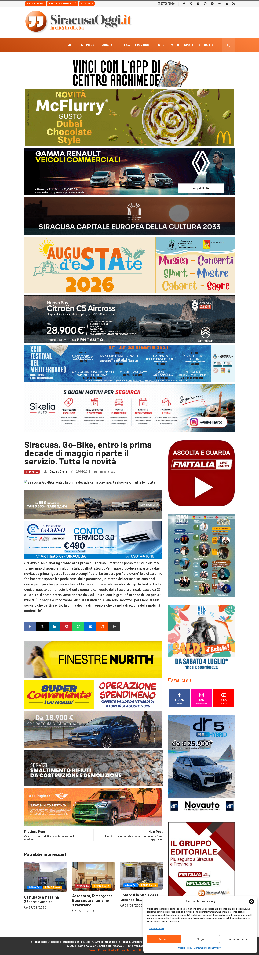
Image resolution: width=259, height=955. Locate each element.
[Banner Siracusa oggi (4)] (129, 319)
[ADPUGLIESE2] (93, 806)
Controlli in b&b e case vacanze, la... (91, 897)
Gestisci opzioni (236, 939)
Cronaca (106, 45)
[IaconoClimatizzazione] (93, 539)
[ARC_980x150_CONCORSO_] (129, 73)
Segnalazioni (35, 3)
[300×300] (201, 637)
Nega (200, 939)
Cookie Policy (185, 948)
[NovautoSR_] (201, 765)
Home (67, 45)
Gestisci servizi (156, 928)
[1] (201, 872)
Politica (124, 45)
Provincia (142, 45)
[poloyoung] (93, 729)
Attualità (206, 45)
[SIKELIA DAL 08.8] (129, 408)
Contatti (87, 3)
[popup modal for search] (228, 45)
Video (175, 45)
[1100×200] (129, 216)
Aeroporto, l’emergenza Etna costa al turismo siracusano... (44, 900)
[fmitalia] (129, 363)
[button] (251, 901)
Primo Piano (85, 45)
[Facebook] (184, 3)
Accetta (164, 939)
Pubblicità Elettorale (197, 59)
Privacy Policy (97, 950)
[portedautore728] (93, 659)
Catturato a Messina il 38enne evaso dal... (139, 899)
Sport (188, 45)
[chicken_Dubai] (129, 117)
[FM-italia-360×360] (201, 473)
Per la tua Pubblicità (62, 3)
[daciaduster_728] (93, 504)
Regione (160, 45)
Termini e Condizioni (140, 950)
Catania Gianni (58, 471)
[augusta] (129, 265)
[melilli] (201, 555)
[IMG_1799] (93, 694)
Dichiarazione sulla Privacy (207, 948)
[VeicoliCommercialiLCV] (129, 171)
